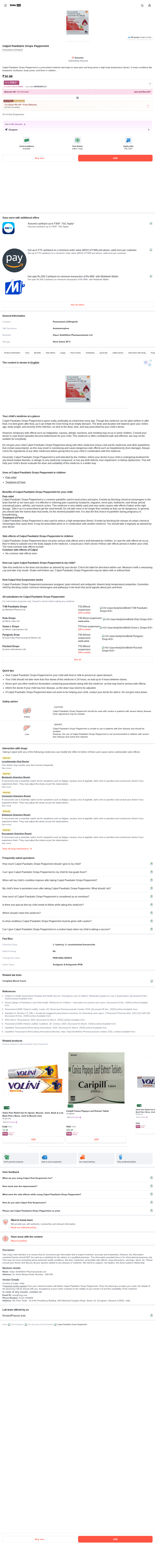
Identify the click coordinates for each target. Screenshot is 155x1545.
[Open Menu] (5, 5)
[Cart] (149, 5)
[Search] (141, 5)
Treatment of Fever (15, 482)
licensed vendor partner (15, 1286)
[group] (77, 20)
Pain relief (10, 477)
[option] (12, 352)
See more (6, 768)
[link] (15, 5)
